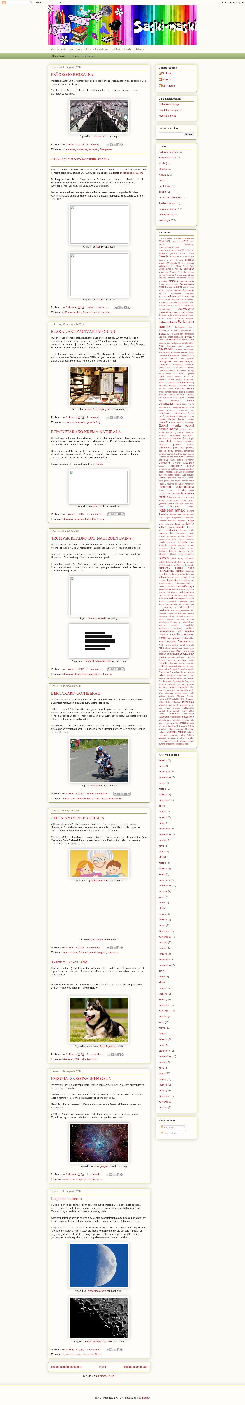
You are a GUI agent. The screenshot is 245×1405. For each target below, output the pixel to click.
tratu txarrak (173, 711)
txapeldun (164, 717)
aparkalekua (188, 275)
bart (181, 334)
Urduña (184, 726)
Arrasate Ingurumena (170, 294)
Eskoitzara (174, 401)
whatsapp (172, 732)
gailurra (190, 445)
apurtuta (171, 278)
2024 (185, 241)
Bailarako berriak (91, 312)
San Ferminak (165, 681)
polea (166, 669)
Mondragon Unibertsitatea (182, 622)
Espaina (170, 410)
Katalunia (172, 551)
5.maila (163, 256)
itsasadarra (182, 533)
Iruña (191, 530)
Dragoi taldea (181, 371)
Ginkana (176, 463)
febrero (163, 760)
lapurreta (172, 580)
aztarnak (179, 318)
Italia (172, 533)
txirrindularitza (165, 720)
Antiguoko (182, 272)
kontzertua (164, 568)
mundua (189, 630)
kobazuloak (171, 562)
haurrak (170, 484)
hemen (99, 464)
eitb (192, 377)
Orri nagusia (58, 56)
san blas (190, 678)
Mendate (182, 613)
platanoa (190, 666)
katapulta (182, 551)
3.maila (162, 253)
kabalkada (182, 542)
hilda (184, 490)
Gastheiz (178, 454)
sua (169, 699)
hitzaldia (176, 494)
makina (173, 598)
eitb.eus (98, 136)
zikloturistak (188, 738)
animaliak (189, 269)
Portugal (173, 669)
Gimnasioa (164, 463)
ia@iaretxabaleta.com (131, 172)
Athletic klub (188, 303)
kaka (83, 1059)
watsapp (162, 732)
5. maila (190, 253)
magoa (191, 595)
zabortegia (163, 735)
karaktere (163, 548)
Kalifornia (163, 545)
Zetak (179, 738)
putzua (190, 672)
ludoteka (184, 592)
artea (162, 180)
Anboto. (178, 269)
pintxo (168, 666)
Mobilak (190, 619)
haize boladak (188, 475)
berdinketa (178, 337)
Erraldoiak (179, 389)
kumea (170, 577)
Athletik (162, 305)
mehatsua (172, 613)
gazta (176, 457)
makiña (190, 598)
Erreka (182, 392)
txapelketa (188, 716)
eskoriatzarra (164, 407)
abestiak (189, 260)
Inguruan (181, 520)
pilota (161, 666)
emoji (191, 383)
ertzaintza (164, 397)
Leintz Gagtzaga (167, 586)
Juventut (171, 542)
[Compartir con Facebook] (118, 144)
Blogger (146, 1397)
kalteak (172, 545)
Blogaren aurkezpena (83, 56)
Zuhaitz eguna (187, 741)
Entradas (168, 1127)
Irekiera (190, 527)
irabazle (171, 527)
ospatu (162, 657)
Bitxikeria (190, 346)
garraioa (162, 454)
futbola (162, 444)
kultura (162, 577)
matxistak (175, 610)
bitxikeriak (82, 149)
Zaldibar (190, 735)
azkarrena (180, 315)
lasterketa (184, 580)
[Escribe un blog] (111, 144)
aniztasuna (163, 272)
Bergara (66, 798)
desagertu (189, 361)
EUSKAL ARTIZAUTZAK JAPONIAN (83, 331)
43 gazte (170, 253)
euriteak (190, 416)
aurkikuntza (165, 312)
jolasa (174, 539)
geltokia (180, 460)
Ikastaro (190, 511)
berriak (177, 339)
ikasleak (174, 506)
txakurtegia (189, 714)
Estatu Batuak (180, 416)
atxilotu (178, 305)
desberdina (178, 365)
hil (178, 490)
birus (180, 346)
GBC (172, 460)
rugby (166, 678)
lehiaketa (189, 583)
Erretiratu (181, 395)
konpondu (189, 565)
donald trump (81, 674)
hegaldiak (179, 484)
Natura (99, 1179)
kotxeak (175, 574)
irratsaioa (171, 530)
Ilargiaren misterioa (66, 1198)
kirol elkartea (186, 554)
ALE (98, 246)
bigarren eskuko (181, 343)
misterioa (180, 619)
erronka (190, 395)
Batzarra (162, 337)
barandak (175, 334)
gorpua (182, 469)
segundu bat (177, 690)
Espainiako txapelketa (171, 413)
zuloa (185, 744)
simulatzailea (181, 693)
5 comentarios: (95, 1054)
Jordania (190, 539)
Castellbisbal (173, 355)
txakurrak (92, 1059)
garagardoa (189, 451)
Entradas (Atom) (106, 1376)
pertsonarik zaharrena (184, 663)
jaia (168, 536)
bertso (191, 340)
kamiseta (182, 545)
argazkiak (171, 287)
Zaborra (190, 732)
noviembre (165, 777)
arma (161, 290)
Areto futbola (172, 284)
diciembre (164, 771)
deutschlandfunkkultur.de (98, 661)
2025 (178, 250)
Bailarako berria (168, 322)
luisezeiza (170, 595)
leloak (168, 589)
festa (185, 438)
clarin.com (96, 506)
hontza (184, 497)
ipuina (190, 523)
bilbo (161, 346)
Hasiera (162, 484)
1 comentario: (94, 144)
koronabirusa (166, 570)
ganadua (178, 451)
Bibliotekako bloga (169, 104)
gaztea (182, 457)
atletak (170, 305)
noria (161, 648)
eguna (162, 376)
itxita (192, 533)
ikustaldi (190, 514)
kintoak (173, 554)
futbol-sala (189, 441)
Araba (191, 278)
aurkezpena (186, 308)
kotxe (161, 574)
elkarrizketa (189, 380)
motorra (162, 625)
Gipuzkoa (188, 462)
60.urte (173, 257)
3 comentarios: (95, 669)
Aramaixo (173, 281)
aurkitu (175, 312)
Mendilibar (163, 616)
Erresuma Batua (167, 395)
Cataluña (185, 355)
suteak (191, 699)
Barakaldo (164, 334)
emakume (170, 382)
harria (177, 481)
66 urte (188, 257)
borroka (184, 353)
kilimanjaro (163, 554)
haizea (162, 477)
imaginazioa (177, 517)
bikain (191, 343)
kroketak (190, 574)
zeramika (172, 738)
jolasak (182, 539)
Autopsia (162, 315)
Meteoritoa (180, 616)
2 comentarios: (95, 514)
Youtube (182, 732)
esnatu (185, 407)
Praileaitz (163, 672)
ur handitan (171, 726)
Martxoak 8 (187, 607)
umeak (162, 726)
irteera (183, 530)
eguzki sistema (174, 377)
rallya (161, 675)
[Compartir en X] (115, 144)
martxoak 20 (170, 607)
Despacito (189, 365)
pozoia (191, 669)
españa (162, 416)
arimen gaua (188, 287)
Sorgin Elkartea (176, 696)
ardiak (191, 281)
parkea (190, 657)
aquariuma (181, 278)
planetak (182, 666)
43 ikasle (180, 253)
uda (192, 720)
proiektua (182, 672)
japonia (91, 422)
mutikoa (162, 642)
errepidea (190, 392)
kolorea (181, 562)
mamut (162, 601)
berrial (184, 340)
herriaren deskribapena (176, 486)
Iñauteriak (179, 524)
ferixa (169, 438)
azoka (161, 318)
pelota (170, 663)
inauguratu (189, 517)
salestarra (181, 678)
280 (192, 250)
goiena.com (96, 939)
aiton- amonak (69, 952)
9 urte (170, 260)
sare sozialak (188, 684)
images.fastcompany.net (97, 409)
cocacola (163, 358)
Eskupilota (176, 407)
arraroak (177, 290)
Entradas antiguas (135, 1366)
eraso (191, 386)
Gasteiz (170, 454)
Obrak (186, 648)
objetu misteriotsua (173, 648)
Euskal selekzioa (186, 433)
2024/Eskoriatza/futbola (169, 247)
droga (191, 370)
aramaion (163, 281)
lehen (172, 583)
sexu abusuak (166, 693)
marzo (162, 788)
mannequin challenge (177, 601)
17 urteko (177, 238)
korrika (179, 571)
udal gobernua (165, 723)
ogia (192, 648)
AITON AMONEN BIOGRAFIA (77, 817)
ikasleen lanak (167, 203)
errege (161, 392)
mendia (191, 613)
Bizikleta (178, 349)
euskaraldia (175, 436)
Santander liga (174, 684)
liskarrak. (185, 589)
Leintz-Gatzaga (185, 586)
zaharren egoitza (177, 735)
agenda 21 (175, 263)
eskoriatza (166, 403)
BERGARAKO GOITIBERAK (75, 693)
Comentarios (170, 1133)
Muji (98, 422)
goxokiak (190, 469)
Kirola (162, 163)
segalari (167, 690)
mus (169, 638)
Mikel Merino (166, 619)
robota (191, 675)
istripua (163, 533)
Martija (182, 604)
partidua (182, 660)
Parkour (162, 660)
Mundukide (163, 634)
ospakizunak (166, 214)
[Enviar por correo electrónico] (108, 144)
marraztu (169, 604)
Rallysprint (170, 675)
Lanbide (105, 312)
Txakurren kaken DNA (69, 961)
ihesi (161, 506)
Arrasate (188, 290)
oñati (178, 650)
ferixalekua (177, 438)
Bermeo (162, 340)
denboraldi (178, 361)
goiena (190, 466)
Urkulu (191, 726)
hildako (162, 493)
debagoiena (165, 361)
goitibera (174, 469)
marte (176, 604)
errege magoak (172, 392)
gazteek (190, 457)
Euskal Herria (170, 425)
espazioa (170, 416)
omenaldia (163, 651)
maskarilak (164, 610)
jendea (161, 539)
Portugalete (106, 149)
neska (175, 645)
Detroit (161, 368)
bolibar (169, 353)
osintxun (162, 654)
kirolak (181, 559)
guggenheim (95, 674)
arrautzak (189, 294)
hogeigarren (174, 497)
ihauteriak (179, 503)
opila (185, 651)
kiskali (161, 562)
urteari (191, 729)
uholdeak (184, 723)
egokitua (190, 374)
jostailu (162, 542)
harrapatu (93, 149)
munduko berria (168, 208)
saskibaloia (183, 686)
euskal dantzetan (185, 422)
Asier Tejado (164, 300)
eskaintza (189, 398)
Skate (191, 693)
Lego (167, 583)
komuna (107, 674)
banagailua (180, 327)
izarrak (91, 1179)
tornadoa (176, 708)
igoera (171, 503)
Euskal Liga (100, 798)
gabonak (177, 444)
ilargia (78, 1354)
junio (161, 845)
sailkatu (173, 678)
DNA (76, 1059)
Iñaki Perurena (166, 524)
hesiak (161, 490)
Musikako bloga (167, 115)
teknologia (164, 220)
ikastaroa (163, 514)
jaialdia (174, 536)
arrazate (162, 296)
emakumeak (182, 382)
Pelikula (163, 663)
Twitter (161, 714)
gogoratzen (176, 466)
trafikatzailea (188, 708)
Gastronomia (188, 454)
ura (178, 726)
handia (181, 478)
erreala (190, 388)
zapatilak (162, 738)
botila (191, 353)
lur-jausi (178, 595)
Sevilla (191, 690)
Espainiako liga (167, 157)
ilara (160, 517)
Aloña (178, 266)
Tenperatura (184, 705)
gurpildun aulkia (166, 475)
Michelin (190, 616)
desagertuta (165, 364)
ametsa (169, 269)
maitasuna (113, 952)
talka (168, 702)
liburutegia (176, 589)
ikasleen (190, 506)
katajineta (163, 551)
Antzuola (178, 275)
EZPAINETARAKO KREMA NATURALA (86, 431)
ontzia (171, 651)
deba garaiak (187, 358)
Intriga (190, 520)
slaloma (162, 696)
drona (161, 374)
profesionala (172, 672)
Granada (178, 472)
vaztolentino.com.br (97, 1341)
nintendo (190, 645)
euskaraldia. (188, 436)
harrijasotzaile (188, 481)
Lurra (185, 595)
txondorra (177, 720)
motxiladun (189, 625)
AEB (167, 263)
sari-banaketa (165, 687)
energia (172, 385)
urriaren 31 (181, 729)
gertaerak (189, 460)
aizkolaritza (164, 266)
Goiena (98, 785)
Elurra (161, 383)
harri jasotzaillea (166, 481)
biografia (101, 952)
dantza (173, 358)
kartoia (191, 548)
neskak (182, 645)
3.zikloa (166, 73)
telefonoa (163, 705)
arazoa (184, 281)
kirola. (173, 559)
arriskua (172, 296)
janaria (181, 536)
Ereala (170, 389)
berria (169, 339)
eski (160, 401)
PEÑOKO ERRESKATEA (72, 74)
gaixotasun (164, 447)
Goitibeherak (114, 798)
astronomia (68, 1354)
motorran (175, 625)
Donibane (190, 368)
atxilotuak (189, 305)
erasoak (162, 389)
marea (161, 604)
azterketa (190, 318)
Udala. (175, 723)
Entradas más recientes (66, 1366)
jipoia (168, 539)
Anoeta (173, 272)
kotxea (167, 574)
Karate (173, 548)
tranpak (162, 711)
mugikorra (189, 628)
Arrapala (168, 290)
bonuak (176, 353)
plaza (161, 669)
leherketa (180, 583)
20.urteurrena (188, 238)
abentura (179, 260)
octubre (163, 840)
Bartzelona (189, 334)
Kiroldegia (189, 559)
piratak (174, 666)
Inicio (102, 1366)
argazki (162, 287)
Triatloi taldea (187, 711)
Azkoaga (190, 315)
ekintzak (162, 380)
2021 (167, 241)
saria (174, 687)
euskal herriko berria (82, 798)
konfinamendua (165, 565)
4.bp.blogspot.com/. (110, 1046)
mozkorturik (164, 628)
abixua (161, 263)
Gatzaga (162, 457)
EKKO (171, 380)
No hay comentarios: (98, 307)
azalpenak (81, 1179)
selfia (185, 690)
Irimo (161, 530)
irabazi (162, 527)
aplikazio (162, 278)
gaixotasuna (178, 448)
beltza (170, 337)
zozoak (175, 741)
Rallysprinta (182, 675)
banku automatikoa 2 (184, 331)
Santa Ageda (178, 681)
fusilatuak (178, 441)
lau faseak (88, 1354)
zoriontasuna (164, 741)
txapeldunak (175, 717)
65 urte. (180, 257)
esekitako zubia (177, 398)
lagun (177, 577)
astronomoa (68, 1179)
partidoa (171, 660)
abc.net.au (98, 618)
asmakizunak (177, 300)
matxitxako (185, 610)
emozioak (163, 386)
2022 (173, 241)
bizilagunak (189, 349)
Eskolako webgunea (170, 109)
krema (100, 519)
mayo (162, 783)
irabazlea (180, 527)
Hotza (191, 501)
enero (162, 766)
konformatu (179, 565)
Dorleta (172, 371)
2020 (161, 241)
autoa (182, 312)
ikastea (173, 514)
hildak (191, 490)
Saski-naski (168, 85)
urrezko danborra (167, 729)
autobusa (190, 312)
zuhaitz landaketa (166, 744)
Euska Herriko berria (171, 419)
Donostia (163, 370)
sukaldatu (176, 699)
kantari (191, 545)
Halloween (171, 478)
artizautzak (68, 422)
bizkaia (162, 353)
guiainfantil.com (97, 880)
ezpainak (79, 519)
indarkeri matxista (167, 520)
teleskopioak (172, 705)
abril (161, 805)
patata (191, 660)
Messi (171, 616)
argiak (179, 287)
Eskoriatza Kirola (185, 404)
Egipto (182, 374)
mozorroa (177, 628)
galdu (170, 451)
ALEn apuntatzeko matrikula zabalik (80, 158)
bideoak (170, 343)
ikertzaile (181, 514)
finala (169, 441)
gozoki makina (165, 472)
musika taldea (188, 638)
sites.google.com (103, 1166)
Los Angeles (172, 592)
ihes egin (189, 503)
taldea (161, 702)
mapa (191, 601)
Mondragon (164, 622)
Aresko (162, 284)
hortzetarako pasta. (176, 501)
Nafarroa (171, 641)
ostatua (171, 657)
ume (192, 723)
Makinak (181, 598)
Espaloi (191, 413)
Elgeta (178, 380)
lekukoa (162, 589)
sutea (184, 699)
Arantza (166, 79)
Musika (163, 169)
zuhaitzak (179, 744)
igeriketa (162, 503)
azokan (170, 318)
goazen (162, 466)
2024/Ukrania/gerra (167, 250)
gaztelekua (163, 460)
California (163, 355)
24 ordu (186, 250)
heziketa (170, 490)
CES (192, 355)
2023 (179, 241)
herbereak (189, 484)
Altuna (185, 266)
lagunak (184, 577)
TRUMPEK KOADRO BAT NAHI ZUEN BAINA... (93, 538)
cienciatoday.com (97, 1291)
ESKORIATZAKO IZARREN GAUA (81, 1078)
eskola (162, 191)
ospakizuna (173, 654)
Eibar (186, 377)
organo (191, 651)
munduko (175, 634)
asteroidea (189, 300)
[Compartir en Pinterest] (121, 144)
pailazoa (180, 657)
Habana (177, 475)
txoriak (186, 720)
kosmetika (90, 519)
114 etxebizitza (165, 238)
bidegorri (162, 343)
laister (191, 577)
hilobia (169, 494)
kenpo (191, 551)
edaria (168, 374)
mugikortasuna (166, 631)
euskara (162, 436)
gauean (170, 457)
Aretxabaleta (74, 312)
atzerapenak (68, 149)
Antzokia (170, 275)
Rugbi (161, 678)
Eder (175, 374)
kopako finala (184, 568)
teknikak (176, 702)
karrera (182, 548)
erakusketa (182, 386)
